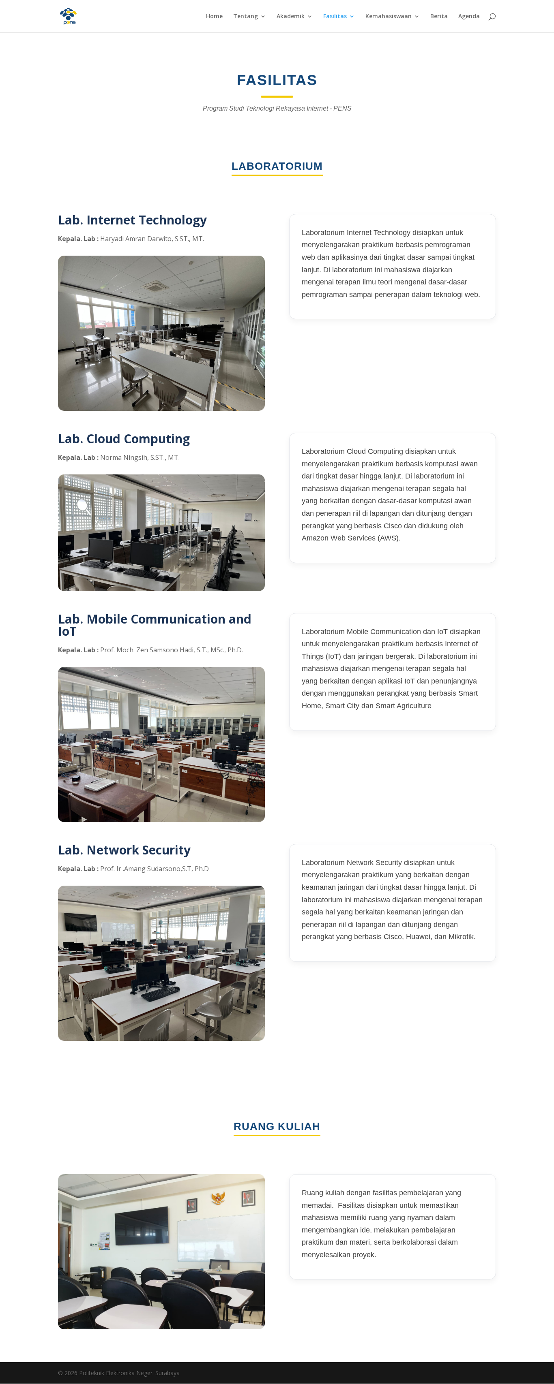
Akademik (291, 16)
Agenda (469, 16)
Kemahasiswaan (388, 16)
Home (214, 16)
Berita (439, 16)
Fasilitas (335, 16)
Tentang (245, 16)
